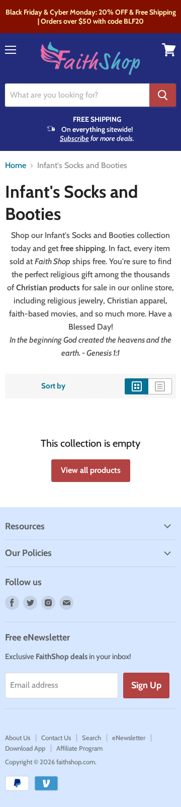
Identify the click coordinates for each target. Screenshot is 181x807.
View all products (91, 470)
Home (15, 165)
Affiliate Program (79, 748)
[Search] (162, 95)
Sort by (53, 386)
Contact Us (56, 738)
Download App (25, 748)
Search (91, 738)
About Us (17, 738)
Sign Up (146, 685)
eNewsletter (128, 738)
